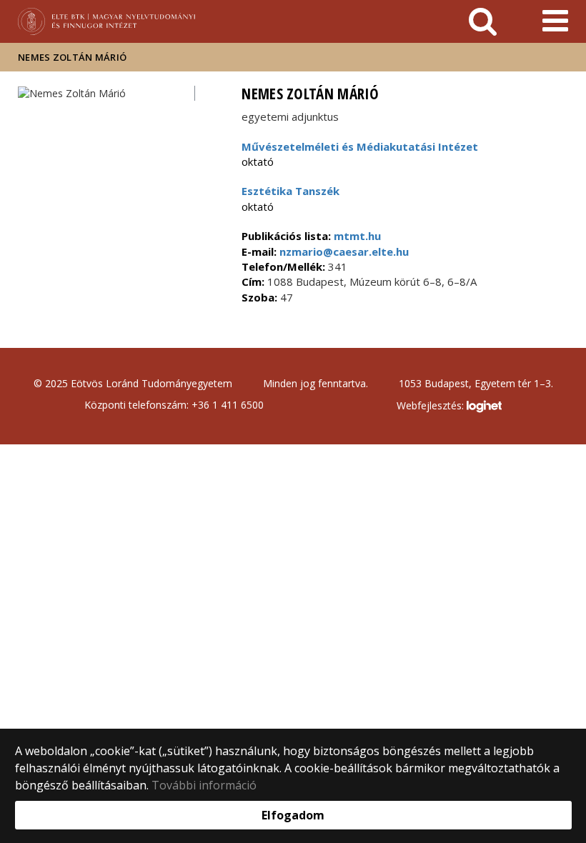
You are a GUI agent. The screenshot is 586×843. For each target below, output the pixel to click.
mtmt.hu (357, 236)
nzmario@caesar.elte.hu (343, 251)
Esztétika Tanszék (290, 191)
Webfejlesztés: (432, 405)
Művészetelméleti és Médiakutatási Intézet (360, 146)
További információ (204, 785)
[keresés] (483, 21)
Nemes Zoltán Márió (72, 57)
